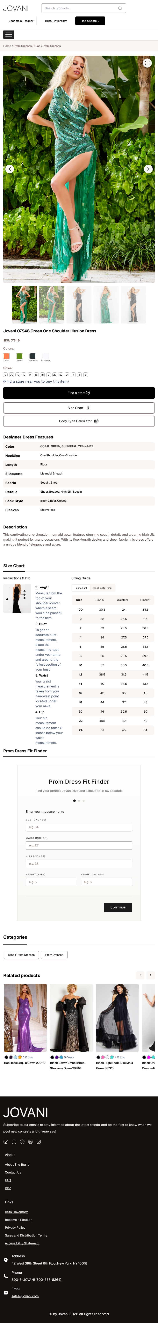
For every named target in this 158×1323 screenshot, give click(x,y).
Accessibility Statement (22, 1243)
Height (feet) (35, 874)
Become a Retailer (18, 1220)
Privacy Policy (15, 1228)
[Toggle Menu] (8, 34)
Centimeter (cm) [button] (102, 587)
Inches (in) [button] (81, 587)
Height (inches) (92, 874)
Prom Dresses (23, 46)
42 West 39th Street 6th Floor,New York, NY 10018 (49, 1263)
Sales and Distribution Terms (26, 1235)
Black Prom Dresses (47, 46)
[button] (9, 169)
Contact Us (13, 1172)
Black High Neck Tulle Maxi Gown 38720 (114, 1065)
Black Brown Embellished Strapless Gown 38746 (67, 1065)
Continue (118, 907)
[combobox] (84, 8)
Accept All (80, 1306)
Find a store (76, 393)
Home (7, 46)
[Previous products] (140, 975)
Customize (26, 1306)
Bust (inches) (36, 819)
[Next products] (150, 975)
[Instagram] (38, 1141)
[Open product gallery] (147, 63)
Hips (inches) (35, 856)
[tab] (79, 565)
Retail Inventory (16, 1212)
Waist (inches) (36, 838)
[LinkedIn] (30, 1141)
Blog (8, 1188)
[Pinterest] (22, 1141)
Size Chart (75, 408)
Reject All (53, 1306)
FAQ (8, 1180)
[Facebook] (14, 1141)
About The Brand (17, 1165)
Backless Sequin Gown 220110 (24, 1063)
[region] (53, 1293)
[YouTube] (5, 1141)
